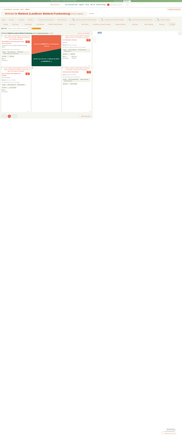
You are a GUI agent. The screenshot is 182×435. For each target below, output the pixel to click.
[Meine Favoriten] (108, 4)
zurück (100, 32)
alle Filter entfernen (37, 28)
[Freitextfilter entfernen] (127, 5)
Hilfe (121, 1)
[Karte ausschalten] (179, 33)
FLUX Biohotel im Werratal (70, 40)
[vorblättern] (27, 37)
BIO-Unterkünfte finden (71, 4)
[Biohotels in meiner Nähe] (95, 41)
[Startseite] (2, 9)
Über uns (92, 4)
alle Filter (172, 24)
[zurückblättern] (4, 37)
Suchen (130, 5)
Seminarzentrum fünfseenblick (71, 72)
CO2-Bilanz (30, 19)
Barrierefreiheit (170, 429)
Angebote (81, 4)
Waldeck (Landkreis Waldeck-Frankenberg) (18, 28)
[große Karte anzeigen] (95, 38)
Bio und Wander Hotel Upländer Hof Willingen (11, 74)
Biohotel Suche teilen (86, 116)
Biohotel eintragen (101, 4)
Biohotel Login (117, 1)
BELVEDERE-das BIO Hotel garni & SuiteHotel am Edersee (13, 42)
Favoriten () (170, 433)
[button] (4, 116)
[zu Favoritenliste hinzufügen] (3, 36)
